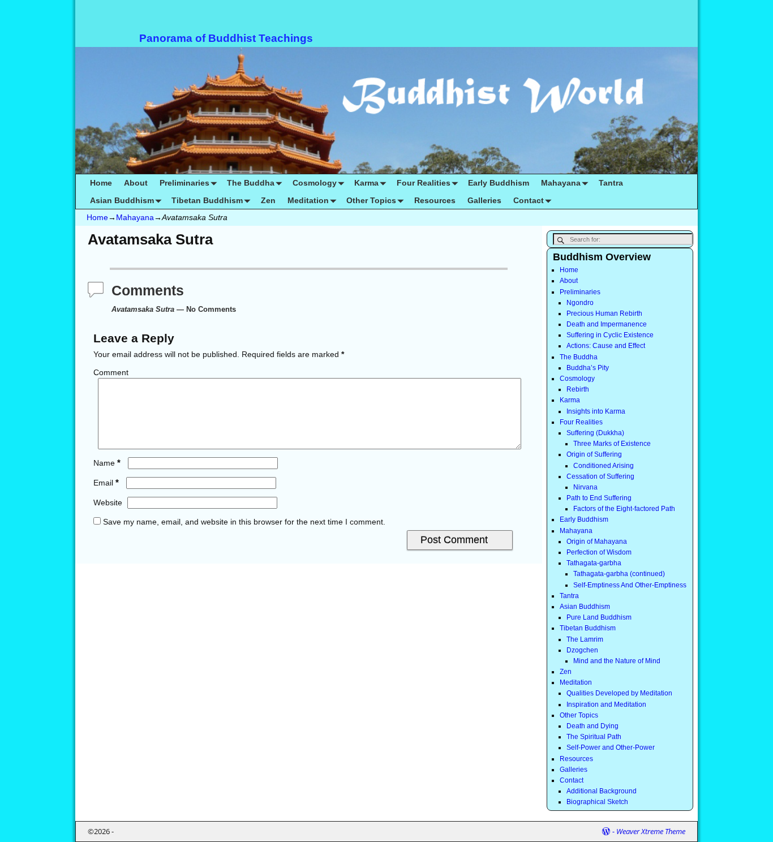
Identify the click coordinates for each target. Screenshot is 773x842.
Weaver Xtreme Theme (650, 831)
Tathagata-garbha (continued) (619, 574)
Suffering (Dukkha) (595, 433)
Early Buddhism (498, 182)
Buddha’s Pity (587, 368)
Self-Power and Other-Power (610, 747)
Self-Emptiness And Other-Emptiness (629, 585)
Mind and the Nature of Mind (616, 661)
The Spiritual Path (593, 737)
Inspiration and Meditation (606, 704)
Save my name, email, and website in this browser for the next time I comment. (244, 521)
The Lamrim (584, 639)
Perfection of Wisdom (599, 552)
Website (107, 502)
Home (101, 182)
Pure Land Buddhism (599, 617)
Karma (366, 182)
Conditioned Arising (603, 466)
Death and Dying (592, 726)
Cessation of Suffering (600, 476)
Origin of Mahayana (596, 541)
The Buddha (250, 182)
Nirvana (585, 487)
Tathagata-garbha (593, 563)
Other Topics (371, 200)
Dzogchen (582, 650)
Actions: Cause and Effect (605, 346)
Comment (110, 372)
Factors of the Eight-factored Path (624, 509)
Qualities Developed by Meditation (619, 693)
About (136, 182)
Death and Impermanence (606, 324)
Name (107, 462)
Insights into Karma (595, 411)
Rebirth (577, 389)
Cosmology (315, 182)
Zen (268, 200)
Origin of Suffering (594, 454)
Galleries (484, 200)
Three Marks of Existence (612, 444)
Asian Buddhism (122, 200)
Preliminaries (184, 182)
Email (106, 482)
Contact (528, 200)
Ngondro (580, 303)
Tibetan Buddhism (207, 200)
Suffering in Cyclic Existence (610, 335)
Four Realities (423, 182)
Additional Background (601, 791)
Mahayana (561, 182)
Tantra (611, 182)
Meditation (308, 200)
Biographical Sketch (597, 802)
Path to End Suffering (599, 498)
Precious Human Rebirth (604, 313)
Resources (435, 200)
